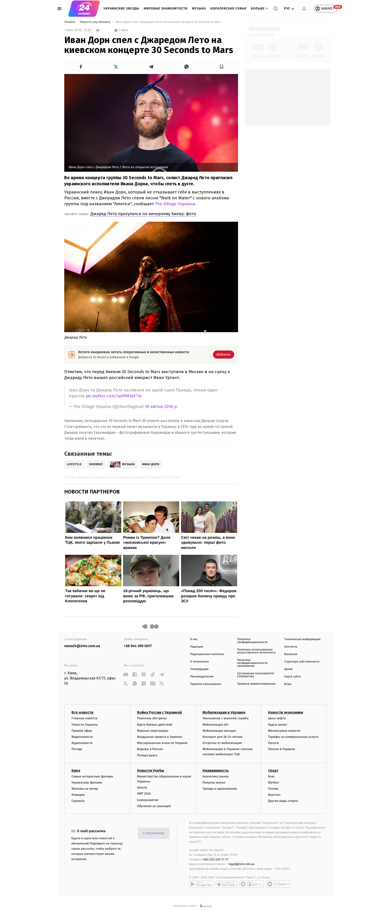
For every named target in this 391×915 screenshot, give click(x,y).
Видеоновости (82, 737)
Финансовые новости (284, 731)
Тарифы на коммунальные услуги (293, 737)
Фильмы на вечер (85, 789)
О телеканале (199, 661)
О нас (194, 639)
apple (226, 884)
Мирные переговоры (152, 731)
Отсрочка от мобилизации (222, 743)
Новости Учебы (150, 770)
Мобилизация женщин (219, 731)
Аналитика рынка (216, 776)
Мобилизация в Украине (224, 712)
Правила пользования (205, 684)
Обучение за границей (154, 806)
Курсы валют (277, 725)
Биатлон (274, 795)
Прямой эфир (82, 731)
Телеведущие (199, 669)
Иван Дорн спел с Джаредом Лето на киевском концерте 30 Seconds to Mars (168, 22)
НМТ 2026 (144, 794)
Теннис (273, 789)
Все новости (82, 712)
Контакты (290, 646)
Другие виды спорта (283, 801)
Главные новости (85, 718)
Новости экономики (285, 712)
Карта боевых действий (154, 725)
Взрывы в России (150, 749)
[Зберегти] (221, 66)
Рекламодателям (201, 676)
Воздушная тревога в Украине (159, 737)
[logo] (84, 8)
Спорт (273, 770)
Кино (76, 770)
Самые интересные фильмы (92, 776)
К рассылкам (153, 833)
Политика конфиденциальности (252, 641)
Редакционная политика (207, 654)
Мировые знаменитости (166, 8)
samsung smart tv (278, 884)
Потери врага (147, 755)
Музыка (199, 8)
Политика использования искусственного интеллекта (256, 651)
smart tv (251, 884)
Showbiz (70, 22)
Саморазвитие (148, 800)
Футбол (273, 782)
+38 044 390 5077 (138, 646)
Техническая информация (302, 639)
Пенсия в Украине (281, 749)
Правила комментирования (256, 683)
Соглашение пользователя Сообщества (255, 675)
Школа (142, 787)
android (201, 884)
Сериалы (78, 801)
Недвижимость (216, 770)
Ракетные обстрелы (152, 718)
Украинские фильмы (87, 782)
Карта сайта (292, 676)
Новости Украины (85, 725)
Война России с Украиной (159, 712)
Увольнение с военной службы (226, 718)
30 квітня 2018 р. (161, 406)
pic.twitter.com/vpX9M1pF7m (114, 395)
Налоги (273, 743)
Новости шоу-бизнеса (95, 22)
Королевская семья (228, 8)
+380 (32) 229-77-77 (215, 859)
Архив (288, 669)
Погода (77, 749)
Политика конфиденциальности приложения (252, 663)
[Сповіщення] (304, 8)
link (125, 674)
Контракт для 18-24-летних (223, 737)
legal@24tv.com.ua (241, 864)
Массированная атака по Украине (162, 743)
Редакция (196, 646)
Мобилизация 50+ (216, 725)
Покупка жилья (214, 782)
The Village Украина (175, 203)
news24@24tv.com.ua (82, 646)
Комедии (78, 795)
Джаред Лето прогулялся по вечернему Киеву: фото (143, 213)
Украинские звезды (121, 8)
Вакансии (290, 654)
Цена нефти (277, 718)
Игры (287, 684)
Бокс (271, 776)
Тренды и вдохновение (220, 789)
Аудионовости (82, 743)
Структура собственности (301, 661)
